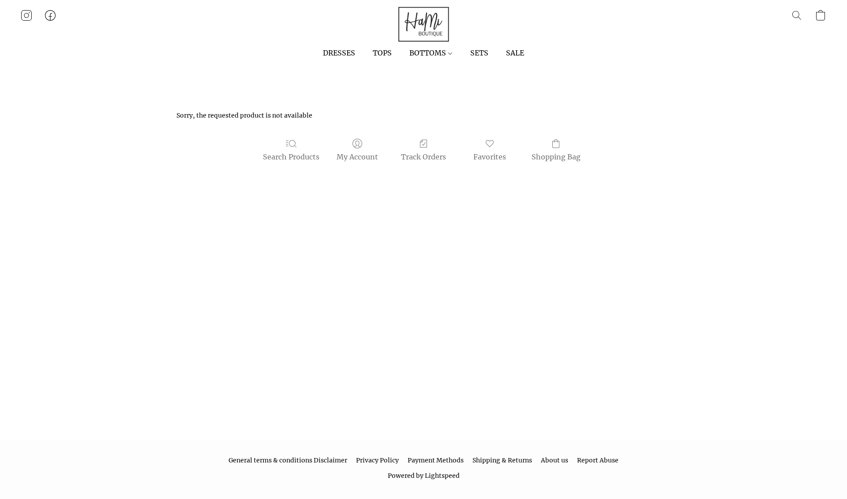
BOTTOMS (428, 52)
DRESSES (339, 52)
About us (554, 460)
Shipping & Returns (502, 460)
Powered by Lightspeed (424, 476)
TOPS (382, 52)
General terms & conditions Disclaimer (288, 460)
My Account (357, 156)
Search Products (291, 156)
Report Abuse (597, 460)
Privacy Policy (377, 460)
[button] (423, 24)
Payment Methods (436, 460)
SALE (515, 52)
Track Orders (423, 156)
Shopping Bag (556, 156)
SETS (479, 52)
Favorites (489, 156)
